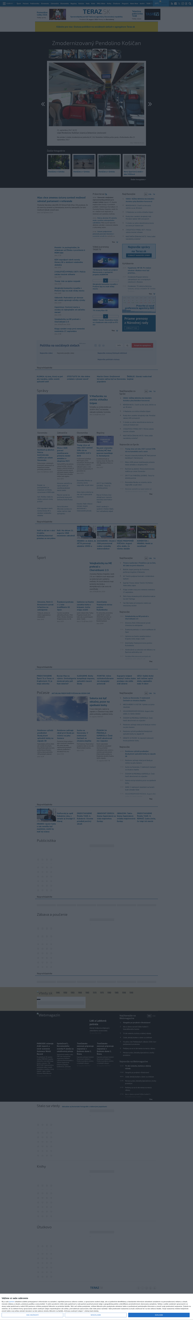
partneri (11, 1301)
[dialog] (96, 1307)
